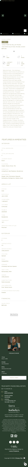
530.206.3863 (7, 397)
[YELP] (17, 442)
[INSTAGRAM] (14, 442)
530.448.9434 (5, 363)
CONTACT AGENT (14, 377)
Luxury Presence (14, 451)
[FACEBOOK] (10, 442)
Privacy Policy (19, 458)
